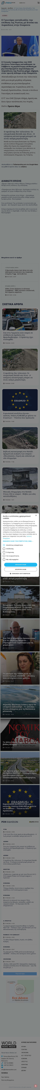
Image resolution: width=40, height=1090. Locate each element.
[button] (20, 541)
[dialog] (20, 545)
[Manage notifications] (35, 1085)
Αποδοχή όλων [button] (20, 564)
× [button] (36, 515)
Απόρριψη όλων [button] (20, 569)
